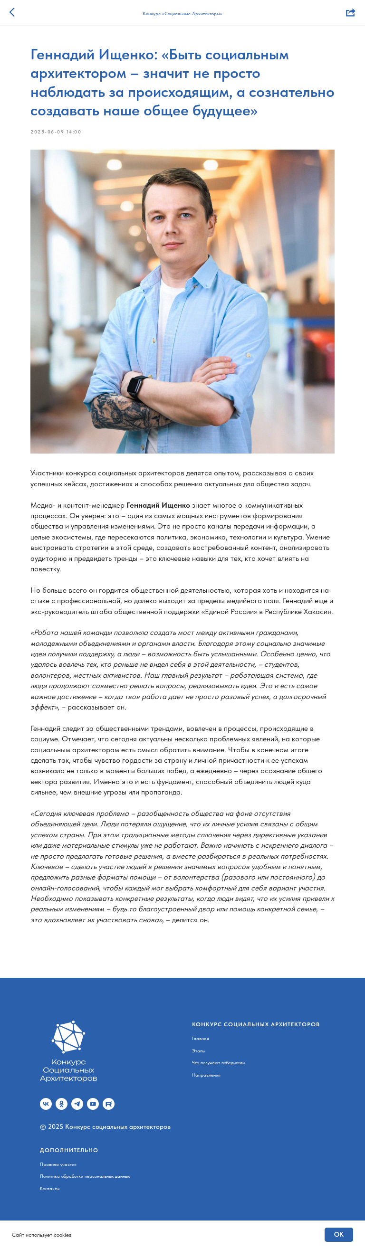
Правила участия (58, 1164)
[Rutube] (109, 1104)
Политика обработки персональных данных (85, 1176)
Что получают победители (218, 1062)
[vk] (46, 1104)
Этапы (198, 1050)
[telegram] (77, 1104)
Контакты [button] (49, 1188)
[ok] (61, 1104)
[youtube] (93, 1104)
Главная (200, 1038)
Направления (206, 1075)
